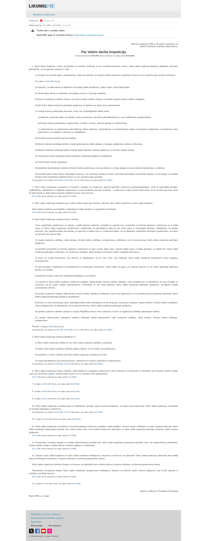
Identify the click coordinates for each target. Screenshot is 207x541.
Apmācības (36, 522)
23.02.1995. (68, 180)
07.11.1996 (80, 180)
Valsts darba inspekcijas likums (89, 35)
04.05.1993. (59, 180)
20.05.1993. (130, 56)
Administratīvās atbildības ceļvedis (47, 518)
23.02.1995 (50, 81)
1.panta (50, 374)
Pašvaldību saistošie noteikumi (45, 514)
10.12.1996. (107, 180)
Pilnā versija (36, 525)
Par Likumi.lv (55, 525)
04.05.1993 (95, 56)
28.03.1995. (98, 364)
